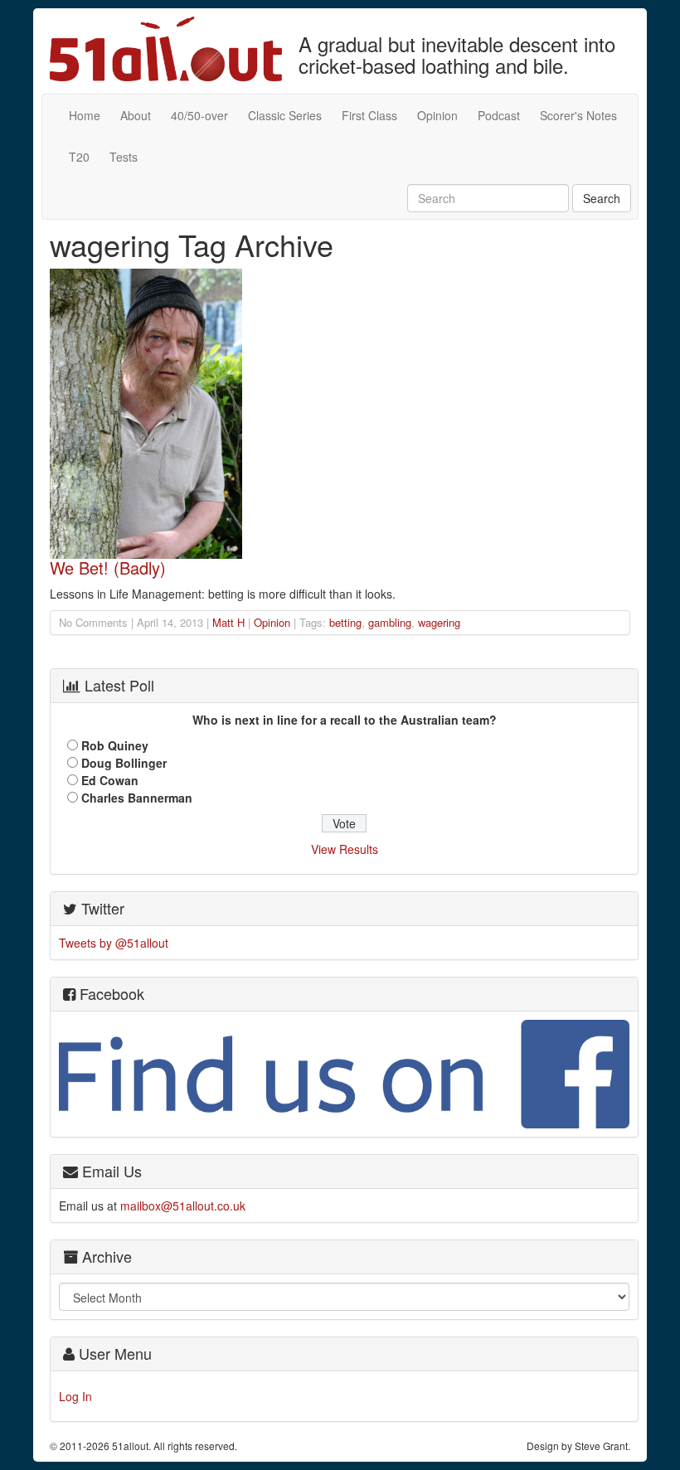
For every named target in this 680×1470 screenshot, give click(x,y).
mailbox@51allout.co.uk (182, 1205)
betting (345, 622)
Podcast (499, 115)
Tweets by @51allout (113, 942)
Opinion (437, 115)
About (135, 115)
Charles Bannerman (136, 797)
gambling (389, 622)
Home (84, 115)
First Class (369, 115)
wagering (439, 622)
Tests (123, 156)
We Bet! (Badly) (108, 567)
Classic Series (285, 115)
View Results (344, 849)
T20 (79, 156)
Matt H (228, 622)
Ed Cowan (109, 780)
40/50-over (199, 115)
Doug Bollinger (124, 762)
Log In (75, 1396)
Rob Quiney (114, 745)
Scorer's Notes (578, 115)
